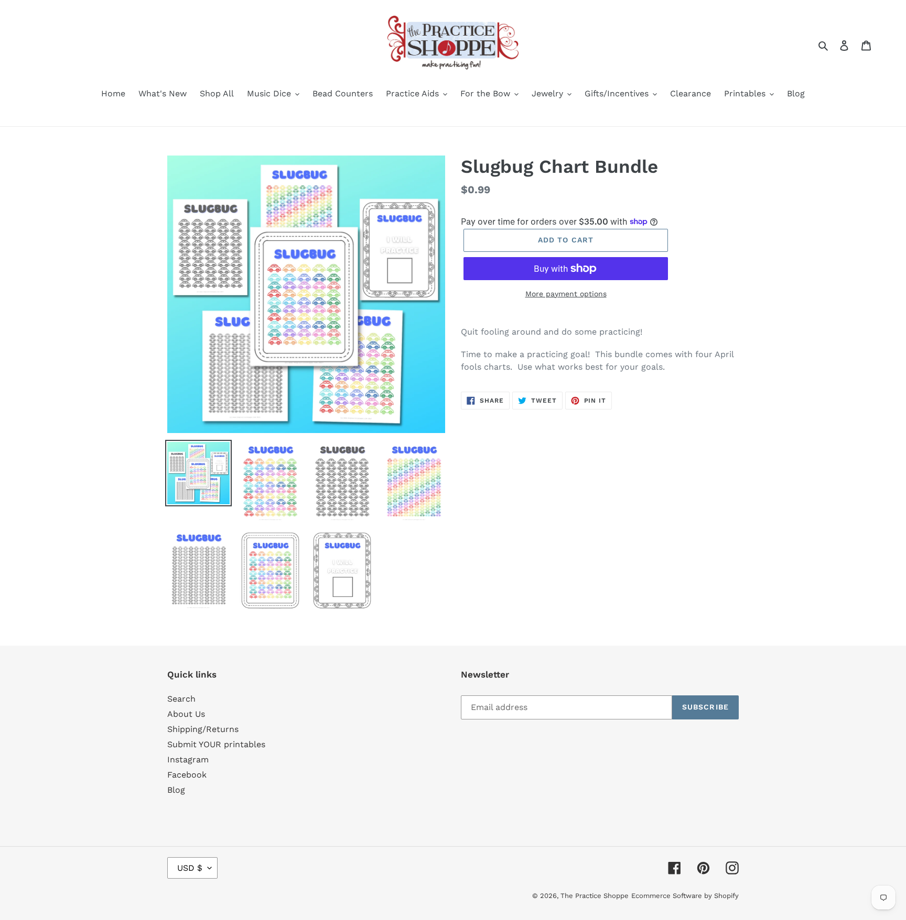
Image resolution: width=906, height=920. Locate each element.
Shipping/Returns (203, 729)
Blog (176, 790)
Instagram (188, 759)
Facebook (187, 775)
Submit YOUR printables (216, 744)
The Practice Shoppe (594, 896)
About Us (186, 714)
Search (181, 699)
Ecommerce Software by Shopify (685, 896)
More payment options (566, 294)
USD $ (189, 868)
